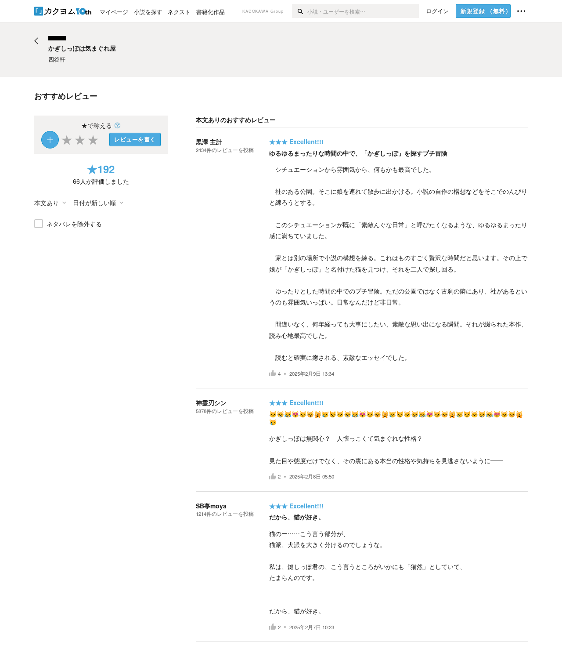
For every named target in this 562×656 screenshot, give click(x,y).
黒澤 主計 (209, 141)
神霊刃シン (211, 402)
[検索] (299, 11)
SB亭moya (211, 505)
